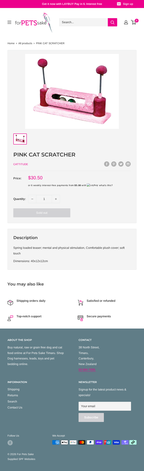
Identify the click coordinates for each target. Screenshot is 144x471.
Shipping (14, 389)
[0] (133, 22)
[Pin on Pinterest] (113, 164)
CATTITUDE (20, 164)
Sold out (41, 212)
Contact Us (15, 407)
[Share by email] (128, 164)
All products (25, 43)
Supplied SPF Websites (21, 459)
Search (12, 401)
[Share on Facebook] (106, 164)
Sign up (128, 3)
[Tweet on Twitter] (121, 164)
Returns (13, 395)
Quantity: (19, 198)
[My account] (126, 22)
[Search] (112, 22)
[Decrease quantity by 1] (32, 199)
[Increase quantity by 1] (56, 199)
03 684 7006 (87, 369)
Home (11, 43)
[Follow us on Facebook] (10, 442)
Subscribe (91, 417)
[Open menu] (9, 22)
